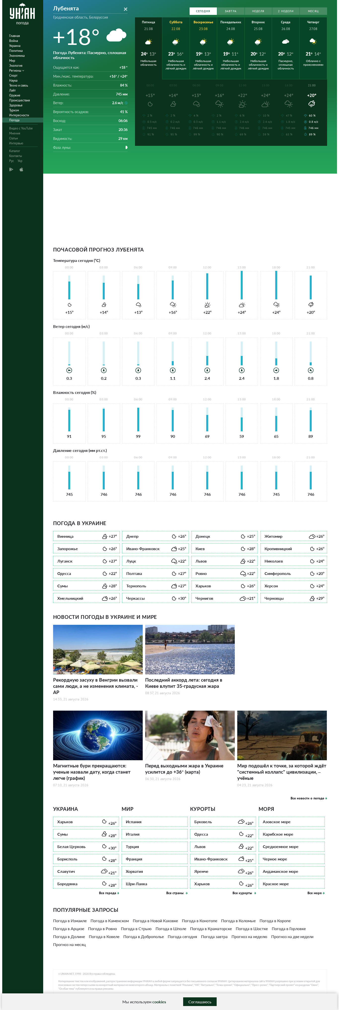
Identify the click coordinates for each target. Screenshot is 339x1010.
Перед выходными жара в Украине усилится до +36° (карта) (184, 769)
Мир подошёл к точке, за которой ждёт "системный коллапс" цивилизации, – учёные (281, 772)
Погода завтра (214, 936)
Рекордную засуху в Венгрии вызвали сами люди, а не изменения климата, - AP (95, 686)
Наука (13, 80)
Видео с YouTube (21, 128)
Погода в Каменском (110, 920)
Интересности (19, 115)
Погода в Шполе (171, 928)
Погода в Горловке (289, 928)
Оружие (14, 95)
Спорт (13, 75)
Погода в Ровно (102, 928)
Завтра (231, 11)
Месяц (313, 11)
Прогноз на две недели (292, 936)
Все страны (175, 893)
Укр (20, 161)
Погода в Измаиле (70, 920)
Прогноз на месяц (69, 944)
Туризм (14, 110)
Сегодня (203, 11)
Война (13, 41)
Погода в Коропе (275, 920)
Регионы (15, 70)
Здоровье (16, 105)
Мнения (14, 133)
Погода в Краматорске (211, 928)
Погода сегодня (182, 936)
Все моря (314, 893)
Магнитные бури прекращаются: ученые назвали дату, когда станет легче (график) (92, 772)
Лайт (12, 90)
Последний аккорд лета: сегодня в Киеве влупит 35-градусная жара (183, 683)
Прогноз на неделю (249, 936)
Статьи (13, 138)
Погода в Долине (69, 936)
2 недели (286, 11)
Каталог (14, 151)
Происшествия (19, 100)
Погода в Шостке (252, 928)
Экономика (17, 56)
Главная (14, 36)
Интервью (16, 143)
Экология (15, 65)
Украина (14, 46)
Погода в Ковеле (104, 936)
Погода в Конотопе (199, 920)
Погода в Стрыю (136, 928)
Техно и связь (18, 85)
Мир (12, 61)
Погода (14, 120)
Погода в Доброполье (143, 936)
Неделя (258, 11)
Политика (16, 51)
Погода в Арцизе (68, 928)
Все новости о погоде (307, 798)
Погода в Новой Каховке (155, 920)
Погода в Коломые (238, 920)
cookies (159, 1001)
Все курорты (243, 893)
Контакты (15, 156)
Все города (107, 893)
